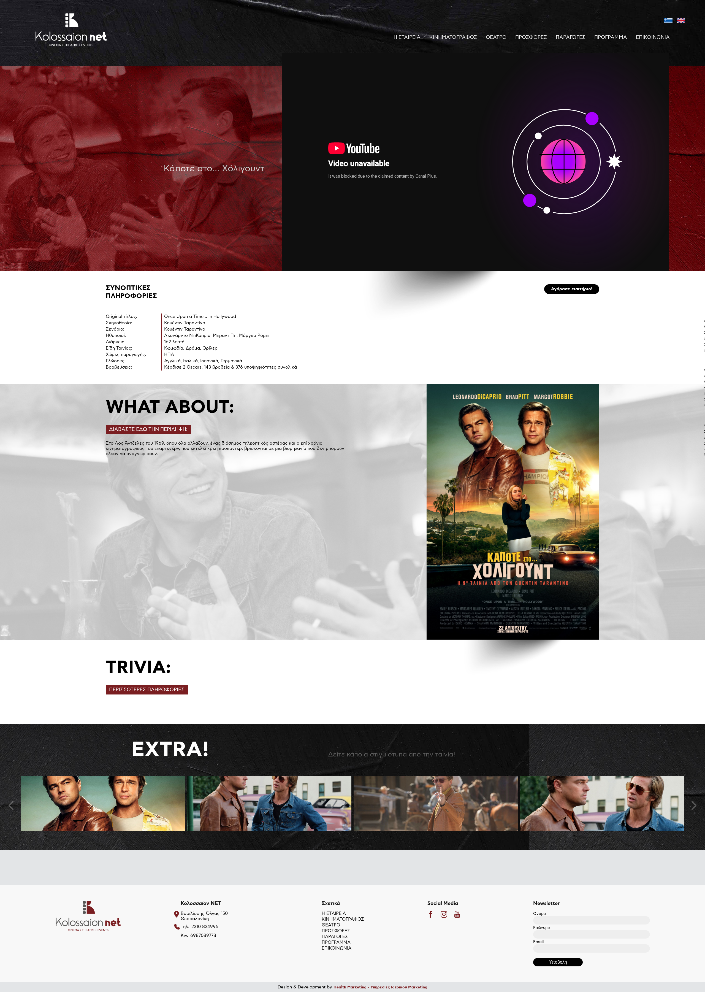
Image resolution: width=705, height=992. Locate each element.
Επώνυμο (541, 928)
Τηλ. (185, 927)
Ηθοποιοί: (116, 335)
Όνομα (539, 914)
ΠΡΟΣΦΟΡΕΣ (531, 37)
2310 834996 (204, 927)
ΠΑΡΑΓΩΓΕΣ (570, 37)
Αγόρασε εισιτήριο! (571, 289)
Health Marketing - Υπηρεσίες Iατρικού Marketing (380, 987)
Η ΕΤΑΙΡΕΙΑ (407, 37)
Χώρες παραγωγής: (126, 354)
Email (538, 942)
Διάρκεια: (116, 342)
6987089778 (203, 935)
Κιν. (184, 935)
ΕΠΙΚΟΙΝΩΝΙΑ (653, 37)
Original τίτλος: (121, 316)
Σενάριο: (115, 329)
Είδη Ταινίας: (119, 348)
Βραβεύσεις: (119, 367)
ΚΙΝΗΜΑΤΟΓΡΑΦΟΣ (453, 37)
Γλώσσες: (116, 361)
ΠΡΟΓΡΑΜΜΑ (610, 37)
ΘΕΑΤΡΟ (496, 37)
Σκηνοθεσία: (119, 323)
